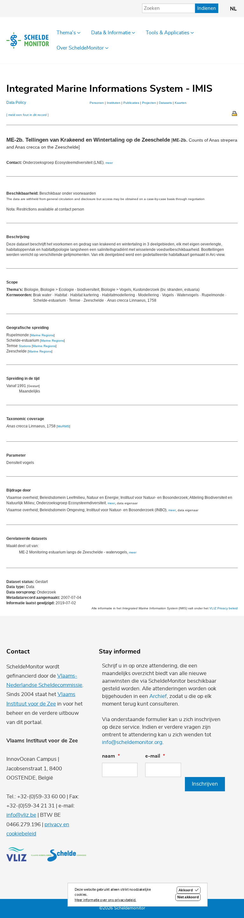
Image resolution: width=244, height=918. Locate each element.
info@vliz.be (21, 815)
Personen (97, 102)
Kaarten (180, 102)
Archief (158, 696)
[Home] (27, 40)
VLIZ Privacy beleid (223, 608)
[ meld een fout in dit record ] (27, 115)
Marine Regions (42, 335)
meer (109, 162)
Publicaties (131, 102)
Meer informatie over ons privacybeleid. (105, 900)
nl (233, 8)
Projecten (149, 102)
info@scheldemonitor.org (132, 742)
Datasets (165, 102)
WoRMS (63, 426)
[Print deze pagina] (235, 113)
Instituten (113, 102)
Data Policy (16, 102)
